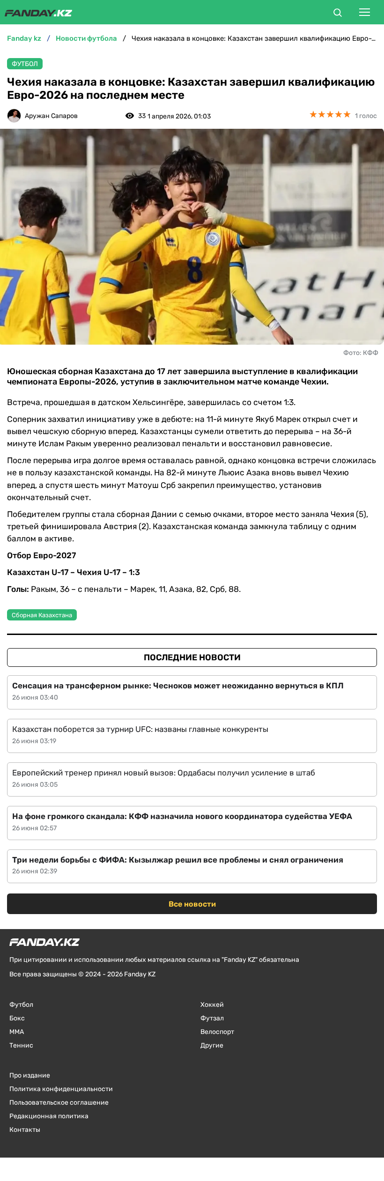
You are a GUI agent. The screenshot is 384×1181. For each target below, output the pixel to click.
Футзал (212, 1018)
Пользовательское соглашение (59, 1103)
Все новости (192, 904)
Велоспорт (217, 1032)
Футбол (25, 64)
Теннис (21, 1045)
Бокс (17, 1018)
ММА (16, 1032)
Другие (211, 1045)
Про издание (29, 1075)
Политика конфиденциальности (61, 1089)
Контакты (24, 1130)
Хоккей (212, 1005)
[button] (337, 14)
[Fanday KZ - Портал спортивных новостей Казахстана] (38, 12)
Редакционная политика (49, 1116)
